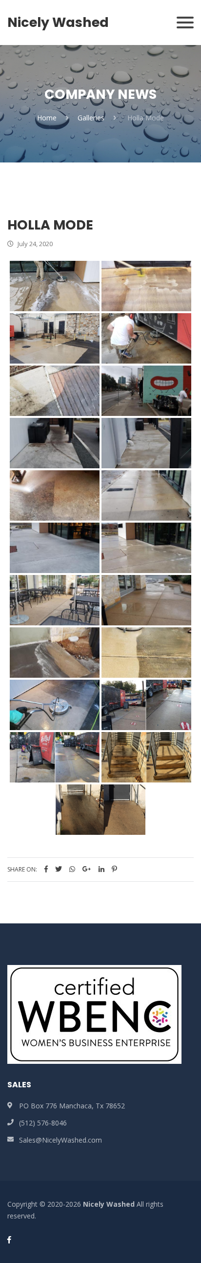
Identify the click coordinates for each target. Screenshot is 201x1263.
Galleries (91, 117)
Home (47, 117)
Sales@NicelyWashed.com (60, 1140)
